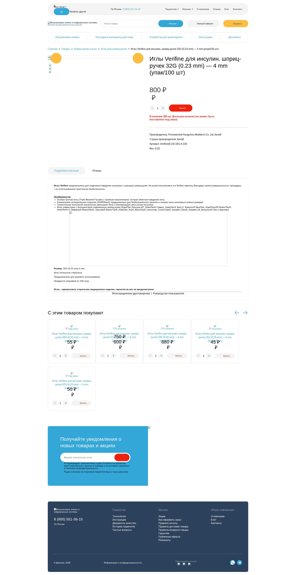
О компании (203, 9)
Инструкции (119, 519)
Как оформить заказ (169, 519)
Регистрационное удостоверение (131, 293)
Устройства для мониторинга (166, 37)
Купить (182, 108)
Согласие (107, 463)
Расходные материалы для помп (114, 37)
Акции (161, 516)
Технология (119, 516)
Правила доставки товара (173, 526)
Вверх (283, 550)
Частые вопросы (122, 530)
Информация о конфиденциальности (123, 563)
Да (61, 11)
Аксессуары (205, 37)
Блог (226, 9)
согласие (75, 472)
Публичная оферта (169, 536)
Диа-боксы (234, 37)
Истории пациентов (124, 526)
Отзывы (217, 9)
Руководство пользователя (168, 293)
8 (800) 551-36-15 (131, 9)
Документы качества (124, 523)
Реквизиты (164, 540)
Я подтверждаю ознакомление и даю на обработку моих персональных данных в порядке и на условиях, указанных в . (97, 465)
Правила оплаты (168, 523)
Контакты (237, 9)
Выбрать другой (78, 11)
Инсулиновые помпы (67, 37)
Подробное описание (66, 170)
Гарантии (163, 533)
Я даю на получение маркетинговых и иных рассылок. (96, 472)
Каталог (173, 23)
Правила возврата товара (173, 530)
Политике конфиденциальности (82, 468)
